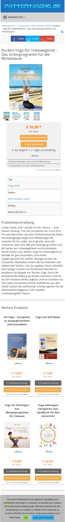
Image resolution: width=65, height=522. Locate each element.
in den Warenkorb (33, 144)
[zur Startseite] (32, 6)
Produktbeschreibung (17, 383)
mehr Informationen (43, 517)
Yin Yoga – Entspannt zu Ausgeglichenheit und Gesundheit (17, 320)
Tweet (35, 38)
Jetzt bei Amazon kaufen (33, 137)
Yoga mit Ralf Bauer (48, 317)
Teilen (20, 38)
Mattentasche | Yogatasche (16, 25)
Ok (25, 517)
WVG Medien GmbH (41, 25)
